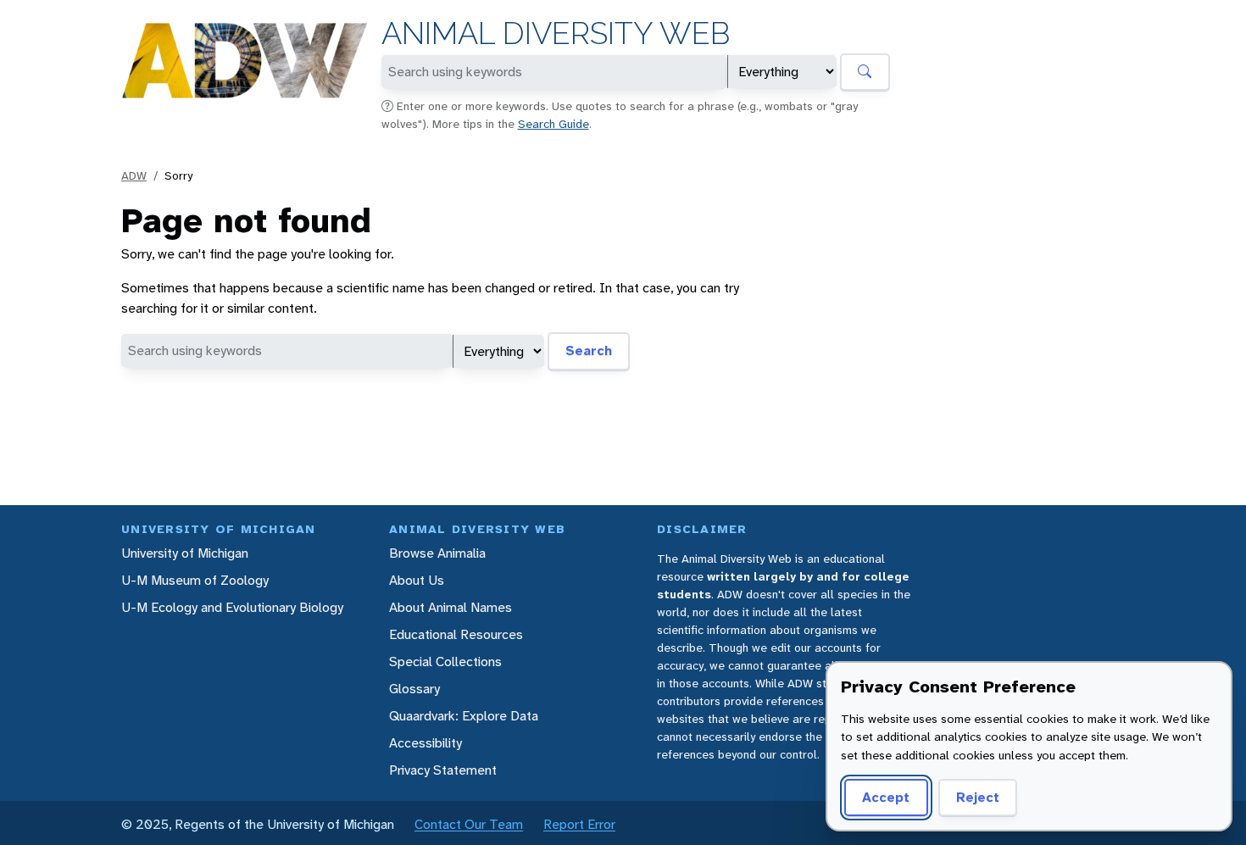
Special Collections (445, 661)
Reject (977, 797)
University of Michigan (184, 553)
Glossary (414, 689)
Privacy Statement (443, 770)
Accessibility (425, 743)
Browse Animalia (437, 553)
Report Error (579, 824)
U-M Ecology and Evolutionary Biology (232, 607)
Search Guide (553, 123)
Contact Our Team (468, 824)
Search (588, 350)
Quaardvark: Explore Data (463, 716)
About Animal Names (450, 607)
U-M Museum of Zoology (195, 580)
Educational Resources (456, 634)
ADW (134, 175)
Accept (885, 797)
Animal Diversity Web (555, 33)
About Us (416, 580)
